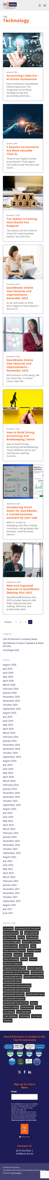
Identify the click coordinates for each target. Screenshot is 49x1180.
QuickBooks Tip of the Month (16, 972)
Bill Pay (21, 937)
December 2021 (11, 888)
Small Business (27, 1007)
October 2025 (10, 704)
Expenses (18, 955)
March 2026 (9, 684)
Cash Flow (24, 946)
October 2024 (10, 752)
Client (33, 946)
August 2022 (9, 856)
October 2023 (10, 800)
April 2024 (8, 776)
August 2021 (9, 904)
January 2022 (10, 884)
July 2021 (7, 909)
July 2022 (7, 860)
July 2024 (7, 764)
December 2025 (11, 696)
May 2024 (8, 772)
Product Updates (35, 968)
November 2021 (11, 892)
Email (14, 1092)
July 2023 (7, 812)
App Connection (31, 933)
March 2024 (9, 780)
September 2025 (12, 708)
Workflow (8, 1020)
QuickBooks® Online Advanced (16, 990)
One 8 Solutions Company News (20, 639)
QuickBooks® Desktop (33, 976)
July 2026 (7, 668)
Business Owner (10, 946)
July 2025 (7, 716)
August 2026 (9, 664)
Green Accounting (11, 959)
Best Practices (9, 937)
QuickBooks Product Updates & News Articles (23, 645)
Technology (24, 1016)
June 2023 (8, 816)
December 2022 (11, 840)
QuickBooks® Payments (14, 994)
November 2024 (11, 748)
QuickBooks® (37, 972)
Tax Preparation (23, 1012)
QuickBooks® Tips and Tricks (16, 1003)
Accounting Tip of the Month (28, 928)
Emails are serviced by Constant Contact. (24, 1120)
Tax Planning (9, 1012)
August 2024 (9, 760)
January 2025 (10, 740)
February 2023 (10, 832)
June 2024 (8, 768)
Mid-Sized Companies (12, 963)
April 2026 (8, 680)
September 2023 (12, 804)
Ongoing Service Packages (14, 968)
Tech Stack (36, 1016)
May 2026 (8, 676)
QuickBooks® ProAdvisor (14, 998)
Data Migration (34, 950)
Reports (34, 1003)
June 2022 (8, 864)
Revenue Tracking (11, 1007)
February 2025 (10, 736)
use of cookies (16, 1173)
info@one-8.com (24, 1153)
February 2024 (10, 784)
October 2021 (10, 896)
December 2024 (11, 744)
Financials (29, 955)
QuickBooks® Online (12, 981)
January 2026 (10, 692)
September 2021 (12, 900)
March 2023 (9, 828)
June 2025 (8, 720)
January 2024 (10, 788)
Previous (8, 622)
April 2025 (8, 728)
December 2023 (11, 792)
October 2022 (10, 848)
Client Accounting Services (14, 950)
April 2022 (8, 872)
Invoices (33, 959)
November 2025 (11, 700)
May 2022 (8, 868)
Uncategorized (11, 650)
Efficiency (7, 955)
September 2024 (12, 756)
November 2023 (11, 796)
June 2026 (8, 672)
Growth (24, 959)
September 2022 (12, 852)
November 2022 (11, 844)
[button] (44, 5)
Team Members (10, 1016)
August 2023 (9, 808)
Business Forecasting (31, 941)
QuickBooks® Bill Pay (12, 976)
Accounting (8, 928)
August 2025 (9, 712)
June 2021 (8, 913)
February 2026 (10, 688)
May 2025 (8, 724)
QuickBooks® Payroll (35, 994)
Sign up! (24, 1129)
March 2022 (9, 876)
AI (21, 933)
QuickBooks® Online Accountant (17, 985)
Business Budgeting (12, 941)
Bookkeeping (32, 937)
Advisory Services (11, 933)
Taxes (38, 1007)
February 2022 (10, 880)
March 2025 (9, 732)
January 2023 (10, 836)
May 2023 (8, 820)
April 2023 (8, 824)
